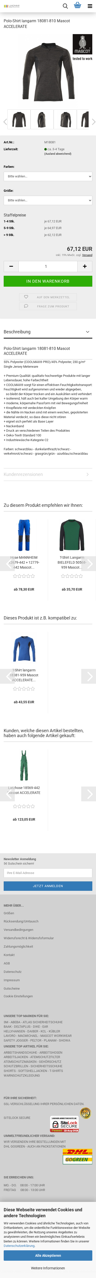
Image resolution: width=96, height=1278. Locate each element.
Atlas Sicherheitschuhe (43, 1022)
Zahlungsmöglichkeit (18, 946)
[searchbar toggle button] (65, 6)
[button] (11, 266)
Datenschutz (12, 972)
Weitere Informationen (48, 1268)
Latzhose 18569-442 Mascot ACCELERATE (23, 790)
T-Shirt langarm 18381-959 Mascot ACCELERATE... (23, 675)
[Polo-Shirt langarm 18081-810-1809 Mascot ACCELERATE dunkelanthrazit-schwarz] (48, 71)
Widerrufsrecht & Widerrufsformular (29, 938)
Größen (9, 913)
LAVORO (10, 1036)
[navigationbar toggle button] (90, 6)
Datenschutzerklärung (19, 1246)
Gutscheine (12, 988)
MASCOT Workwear (56, 1036)
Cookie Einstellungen (18, 996)
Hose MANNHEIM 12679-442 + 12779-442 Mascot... (23, 562)
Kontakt (9, 955)
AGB (7, 963)
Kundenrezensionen (23, 474)
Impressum (12, 980)
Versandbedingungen (18, 930)
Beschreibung (17, 331)
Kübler (54, 1031)
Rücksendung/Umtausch (21, 921)
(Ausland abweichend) (57, 153)
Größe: (9, 190)
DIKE (36, 1026)
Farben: (9, 167)
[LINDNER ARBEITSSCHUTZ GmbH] (10, 6)
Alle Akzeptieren (48, 1255)
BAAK (8, 1026)
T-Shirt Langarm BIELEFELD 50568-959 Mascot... (72, 562)
